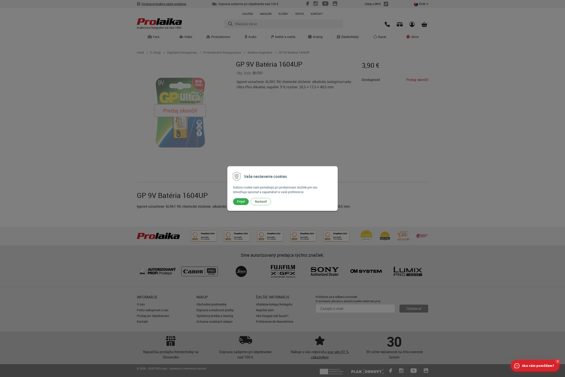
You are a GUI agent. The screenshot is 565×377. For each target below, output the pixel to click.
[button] (557, 361)
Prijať (241, 201)
